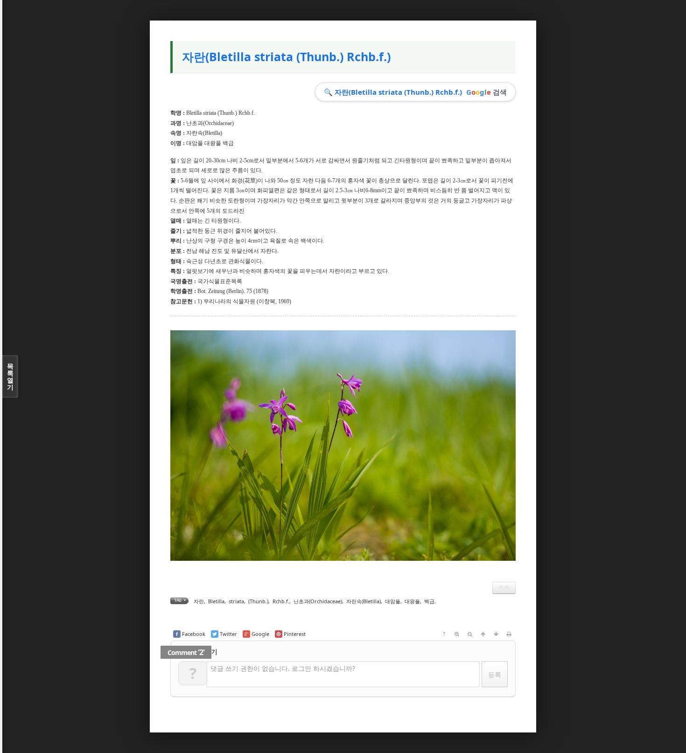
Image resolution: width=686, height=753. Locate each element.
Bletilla (216, 601)
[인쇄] (509, 634)
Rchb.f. (281, 601)
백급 (429, 601)
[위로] (483, 634)
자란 (199, 601)
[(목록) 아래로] (496, 634)
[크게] (456, 634)
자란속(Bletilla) (204, 133)
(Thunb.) (258, 601)
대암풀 (392, 601)
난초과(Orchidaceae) (210, 123)
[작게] (469, 634)
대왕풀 (412, 601)
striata (236, 601)
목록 (504, 588)
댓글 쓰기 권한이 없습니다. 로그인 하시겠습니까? (282, 668)
